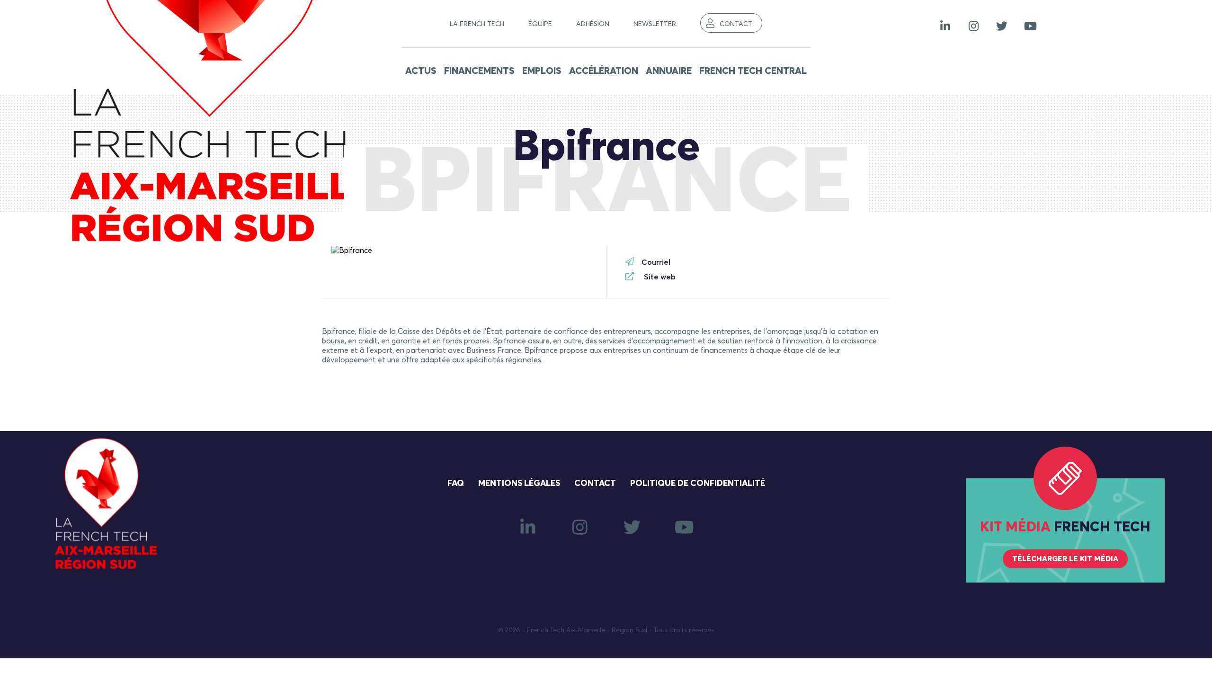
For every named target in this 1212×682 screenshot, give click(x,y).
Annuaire (669, 71)
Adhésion (592, 24)
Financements (479, 71)
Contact (736, 24)
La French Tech (477, 24)
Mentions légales (519, 483)
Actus (421, 71)
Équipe (540, 24)
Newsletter (654, 24)
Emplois (541, 71)
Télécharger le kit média (1065, 559)
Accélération (603, 71)
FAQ (455, 483)
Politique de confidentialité (697, 483)
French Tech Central (753, 71)
